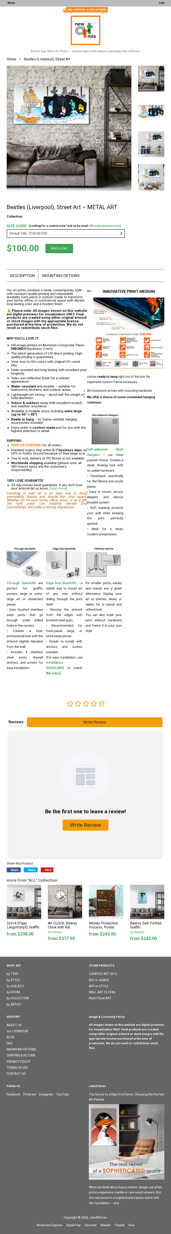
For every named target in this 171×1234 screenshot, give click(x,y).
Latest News (97, 1086)
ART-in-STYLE (98, 986)
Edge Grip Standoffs (61, 583)
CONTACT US (16, 1073)
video (55, 673)
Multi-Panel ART (100, 998)
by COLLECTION (18, 998)
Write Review (94, 722)
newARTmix (98, 1217)
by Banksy (55, 932)
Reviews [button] (15, 722)
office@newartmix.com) (105, 225)
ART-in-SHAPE (99, 980)
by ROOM (13, 992)
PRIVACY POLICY (19, 1061)
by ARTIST (14, 1004)
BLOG (10, 1037)
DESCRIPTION (22, 275)
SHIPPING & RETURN (21, 1055)
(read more (57, 488)
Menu (11, 2)
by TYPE (12, 974)
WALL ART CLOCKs (102, 992)
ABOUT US (14, 1025)
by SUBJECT (15, 986)
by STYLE (13, 980)
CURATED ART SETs (103, 974)
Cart (161, 2)
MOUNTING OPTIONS (61, 275)
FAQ (9, 1043)
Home (11, 59)
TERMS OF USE (17, 1067)
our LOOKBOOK (17, 1031)
